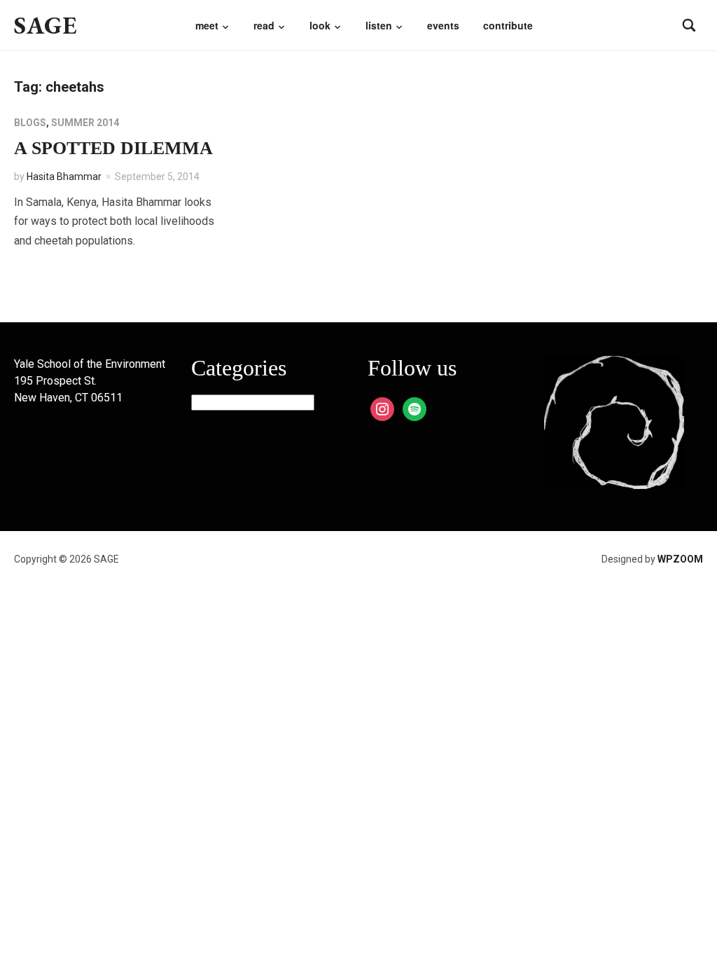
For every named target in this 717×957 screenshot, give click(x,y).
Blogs (30, 122)
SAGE (46, 25)
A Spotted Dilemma (113, 148)
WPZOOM (680, 559)
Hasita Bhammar (64, 176)
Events (443, 25)
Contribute (508, 25)
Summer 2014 (85, 122)
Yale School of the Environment (89, 364)
